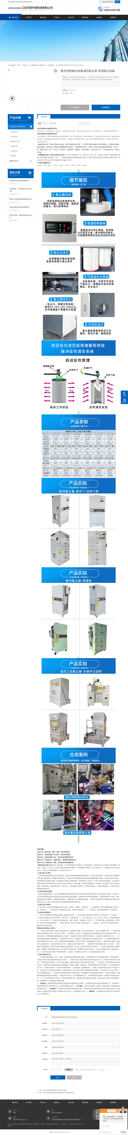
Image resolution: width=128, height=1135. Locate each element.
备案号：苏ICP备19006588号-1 (50, 1124)
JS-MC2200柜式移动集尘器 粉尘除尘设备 (54, 1090)
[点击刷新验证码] (68, 1069)
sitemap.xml (64, 1124)
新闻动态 (43, 17)
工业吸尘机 (13, 146)
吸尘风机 (13, 155)
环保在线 (78, 1124)
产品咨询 (75, 107)
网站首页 (15, 17)
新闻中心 (57, 1102)
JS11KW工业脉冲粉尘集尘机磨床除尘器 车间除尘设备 (58, 1092)
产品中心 (57, 17)
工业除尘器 (50, 65)
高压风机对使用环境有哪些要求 (19, 180)
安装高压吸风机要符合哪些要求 (19, 207)
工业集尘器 (13, 132)
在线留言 (99, 17)
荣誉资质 (85, 17)
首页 (18, 65)
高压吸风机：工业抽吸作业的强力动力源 (20, 190)
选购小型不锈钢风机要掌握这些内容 (20, 199)
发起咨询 (123, 1132)
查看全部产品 (13, 161)
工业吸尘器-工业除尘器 (37, 65)
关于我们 (29, 17)
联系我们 (113, 17)
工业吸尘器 (13, 151)
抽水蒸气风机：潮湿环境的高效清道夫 (20, 216)
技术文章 (71, 17)
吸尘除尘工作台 (15, 141)
